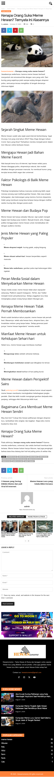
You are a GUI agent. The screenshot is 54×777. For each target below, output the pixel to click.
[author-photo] (27, 498)
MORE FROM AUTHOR (36, 517)
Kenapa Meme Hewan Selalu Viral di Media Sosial (8, 535)
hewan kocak (12, 457)
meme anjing (33, 457)
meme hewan (11, 9)
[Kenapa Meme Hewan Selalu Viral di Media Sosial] (9, 526)
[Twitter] (9, 30)
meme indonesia (21, 459)
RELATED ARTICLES (16, 517)
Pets (3, 747)
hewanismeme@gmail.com (31, 672)
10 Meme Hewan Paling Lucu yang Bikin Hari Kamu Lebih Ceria (44, 535)
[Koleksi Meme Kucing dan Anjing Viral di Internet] (27, 526)
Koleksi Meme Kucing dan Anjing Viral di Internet (26, 535)
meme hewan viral (8, 459)
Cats (3, 762)
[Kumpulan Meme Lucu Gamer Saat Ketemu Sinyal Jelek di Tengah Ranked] (7, 721)
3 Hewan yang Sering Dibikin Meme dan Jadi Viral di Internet (11, 484)
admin (5, 24)
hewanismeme (7, 71)
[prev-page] (25, 541)
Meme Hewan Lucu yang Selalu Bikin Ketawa (41, 482)
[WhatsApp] (21, 30)
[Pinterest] (15, 30)
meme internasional (35, 459)
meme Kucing (7, 461)
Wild (3, 751)
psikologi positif (12, 390)
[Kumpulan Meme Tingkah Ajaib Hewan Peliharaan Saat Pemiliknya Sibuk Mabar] (7, 709)
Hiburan (4, 743)
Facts (3, 758)
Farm (3, 754)
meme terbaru (29, 461)
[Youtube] (34, 677)
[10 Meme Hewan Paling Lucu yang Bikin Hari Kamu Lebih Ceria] (44, 526)
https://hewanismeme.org (27, 509)
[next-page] (28, 541)
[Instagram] (24, 677)
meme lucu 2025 (18, 461)
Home (3, 9)
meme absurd (23, 457)
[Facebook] (3, 30)
